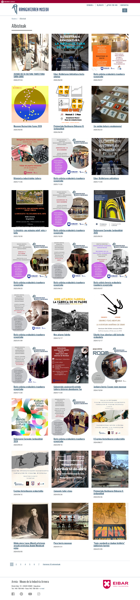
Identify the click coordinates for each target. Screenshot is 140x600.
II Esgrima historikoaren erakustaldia (109, 438)
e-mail (42, 589)
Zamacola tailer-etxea (63, 490)
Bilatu (101, 5)
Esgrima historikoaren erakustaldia (28, 490)
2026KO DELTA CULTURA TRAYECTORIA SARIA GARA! (29, 75)
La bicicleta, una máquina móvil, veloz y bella (30, 231)
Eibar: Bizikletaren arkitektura (106, 178)
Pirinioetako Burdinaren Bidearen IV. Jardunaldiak (69, 127)
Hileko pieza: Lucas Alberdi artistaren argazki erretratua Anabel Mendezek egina (29, 546)
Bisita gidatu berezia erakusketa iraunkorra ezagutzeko (107, 283)
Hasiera (14, 18)
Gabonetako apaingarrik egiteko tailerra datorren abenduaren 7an (68, 388)
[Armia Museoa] (30, 9)
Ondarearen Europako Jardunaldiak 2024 (28, 440)
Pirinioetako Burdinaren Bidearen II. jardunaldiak (108, 492)
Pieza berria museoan (63, 543)
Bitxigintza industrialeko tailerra (27, 178)
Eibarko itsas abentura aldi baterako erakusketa (109, 336)
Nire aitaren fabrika (62, 334)
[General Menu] (124, 10)
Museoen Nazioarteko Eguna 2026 (28, 126)
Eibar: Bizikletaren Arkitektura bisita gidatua (69, 75)
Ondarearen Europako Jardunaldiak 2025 (108, 231)
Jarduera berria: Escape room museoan (110, 386)
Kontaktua (124, 5)
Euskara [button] (90, 5)
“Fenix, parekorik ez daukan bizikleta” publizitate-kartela (109, 544)
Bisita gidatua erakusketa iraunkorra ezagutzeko (109, 75)
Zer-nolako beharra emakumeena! (108, 126)
